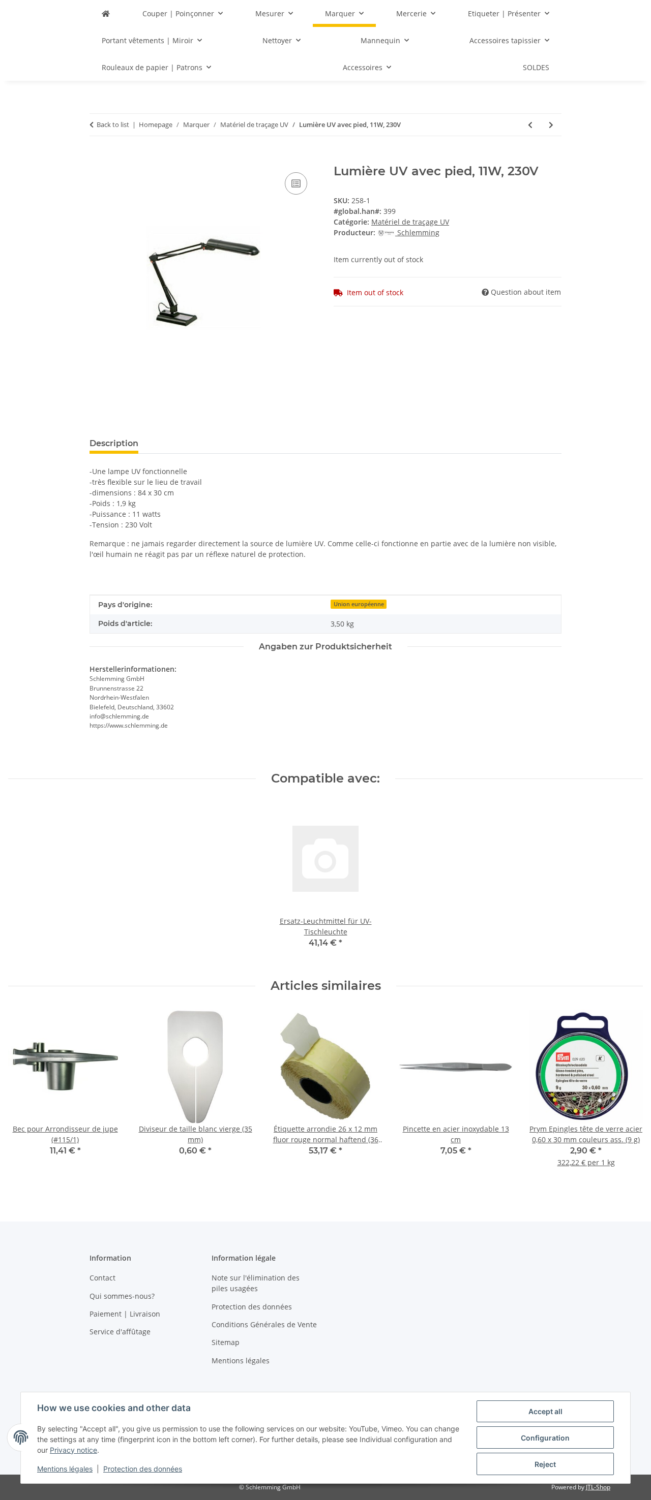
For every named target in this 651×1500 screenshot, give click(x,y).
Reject (545, 1464)
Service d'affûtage (120, 1331)
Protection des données (142, 1468)
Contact (102, 1278)
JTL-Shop (598, 1487)
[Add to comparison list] (296, 183)
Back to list (113, 124)
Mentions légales (65, 1468)
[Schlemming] (106, 13)
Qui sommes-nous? (122, 1296)
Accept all (545, 1411)
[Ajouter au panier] (98, 158)
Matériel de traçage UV (410, 222)
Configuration (545, 1437)
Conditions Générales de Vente (264, 1324)
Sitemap (226, 1342)
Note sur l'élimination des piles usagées (256, 1283)
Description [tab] (114, 443)
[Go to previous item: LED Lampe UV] (530, 125)
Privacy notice (73, 1450)
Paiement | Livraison (125, 1314)
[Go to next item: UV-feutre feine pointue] (551, 125)
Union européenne (359, 604)
